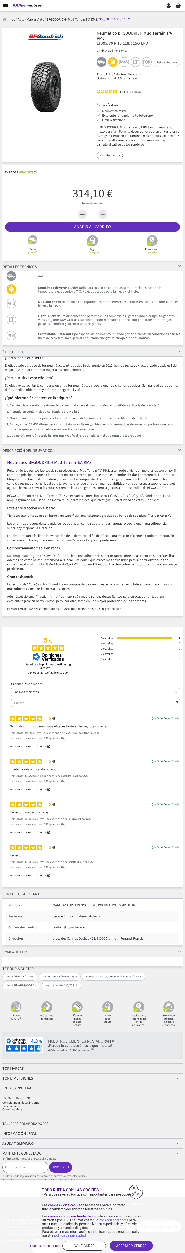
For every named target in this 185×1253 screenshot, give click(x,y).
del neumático (27, 450)
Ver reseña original (21, 746)
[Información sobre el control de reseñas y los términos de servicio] (70, 665)
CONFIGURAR (84, 1246)
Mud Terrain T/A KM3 (82, 19)
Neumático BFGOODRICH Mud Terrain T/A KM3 (113, 977)
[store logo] (27, 5)
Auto (21, 19)
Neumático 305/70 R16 (19, 977)
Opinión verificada (168, 718)
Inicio (11, 19)
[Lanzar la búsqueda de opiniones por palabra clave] (177, 703)
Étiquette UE (14, 352)
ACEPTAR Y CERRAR (131, 1246)
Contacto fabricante (22, 894)
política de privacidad (70, 1235)
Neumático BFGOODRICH (21, 985)
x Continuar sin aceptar (45, 1245)
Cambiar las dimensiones (112, 51)
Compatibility (14, 952)
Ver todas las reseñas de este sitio (48, 673)
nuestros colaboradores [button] (110, 1220)
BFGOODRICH (56, 19)
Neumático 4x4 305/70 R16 (61, 985)
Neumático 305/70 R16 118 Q (59, 977)
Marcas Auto (35, 19)
